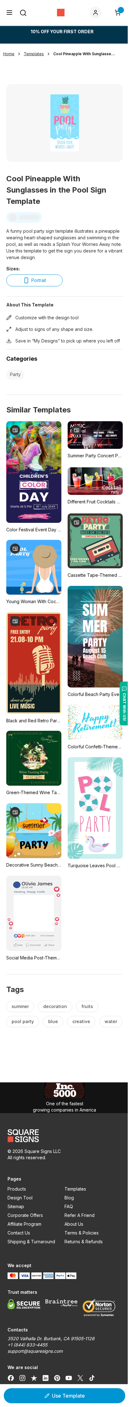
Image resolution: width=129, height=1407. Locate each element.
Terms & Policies (81, 1232)
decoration (55, 1006)
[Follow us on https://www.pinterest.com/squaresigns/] (57, 1378)
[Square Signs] (60, 12)
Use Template (68, 1396)
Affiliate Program (24, 1224)
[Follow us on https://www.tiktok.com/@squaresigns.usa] (92, 1378)
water (111, 1021)
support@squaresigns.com (35, 1351)
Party (15, 374)
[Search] (23, 13)
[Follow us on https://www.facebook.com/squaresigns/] (11, 1378)
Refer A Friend (79, 1215)
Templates (75, 1189)
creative (81, 1021)
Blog (69, 1197)
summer (20, 1006)
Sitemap (16, 1206)
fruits (87, 1006)
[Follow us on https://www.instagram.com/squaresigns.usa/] (22, 1378)
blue (53, 1021)
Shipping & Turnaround (31, 1241)
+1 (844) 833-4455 (27, 1344)
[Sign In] (97, 12)
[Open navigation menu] (9, 12)
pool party (23, 1021)
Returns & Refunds (83, 1241)
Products (17, 1189)
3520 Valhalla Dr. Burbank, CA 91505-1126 (51, 1338)
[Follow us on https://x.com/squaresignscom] (80, 1378)
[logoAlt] (64, 1135)
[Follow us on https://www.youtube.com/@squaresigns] (68, 1378)
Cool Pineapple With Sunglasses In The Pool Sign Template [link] (84, 53)
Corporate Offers (25, 1215)
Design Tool (20, 1197)
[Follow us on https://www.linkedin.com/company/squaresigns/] (45, 1378)
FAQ (68, 1206)
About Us (73, 1224)
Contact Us (19, 1232)
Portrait (38, 280)
